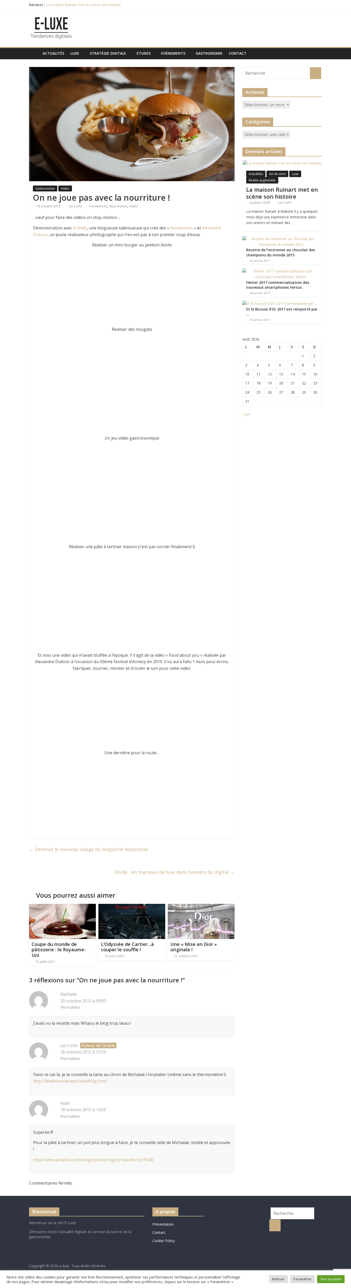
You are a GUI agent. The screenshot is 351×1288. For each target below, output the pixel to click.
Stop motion (118, 206)
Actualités (53, 53)
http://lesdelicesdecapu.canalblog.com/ (70, 1081)
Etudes (144, 53)
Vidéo (65, 188)
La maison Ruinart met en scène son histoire (83, 4)
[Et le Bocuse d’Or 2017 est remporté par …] (279, 303)
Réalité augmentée (262, 180)
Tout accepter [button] (330, 1279)
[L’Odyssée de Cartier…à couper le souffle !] (131, 907)
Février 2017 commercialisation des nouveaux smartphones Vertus (277, 285)
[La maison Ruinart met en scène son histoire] (282, 163)
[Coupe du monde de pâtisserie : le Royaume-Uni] (62, 907)
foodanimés (181, 228)
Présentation (163, 1224)
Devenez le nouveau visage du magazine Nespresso (88, 849)
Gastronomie (209, 53)
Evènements (173, 53)
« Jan (246, 414)
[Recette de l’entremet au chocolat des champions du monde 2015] (280, 238)
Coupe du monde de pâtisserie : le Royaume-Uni (59, 949)
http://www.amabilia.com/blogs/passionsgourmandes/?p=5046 (93, 1160)
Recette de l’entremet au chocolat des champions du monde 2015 (280, 252)
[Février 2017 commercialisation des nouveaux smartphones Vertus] (280, 271)
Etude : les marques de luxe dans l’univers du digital (175, 872)
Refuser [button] (278, 1279)
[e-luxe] (34, 53)
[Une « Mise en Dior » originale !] (201, 907)
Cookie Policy (163, 1240)
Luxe (74, 53)
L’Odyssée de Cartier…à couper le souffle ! (127, 947)
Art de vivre (277, 174)
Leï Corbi (76, 206)
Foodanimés (98, 206)
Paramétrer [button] (302, 1279)
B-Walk (80, 228)
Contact (237, 53)
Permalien (70, 1007)
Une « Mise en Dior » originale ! (193, 947)
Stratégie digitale (108, 53)
